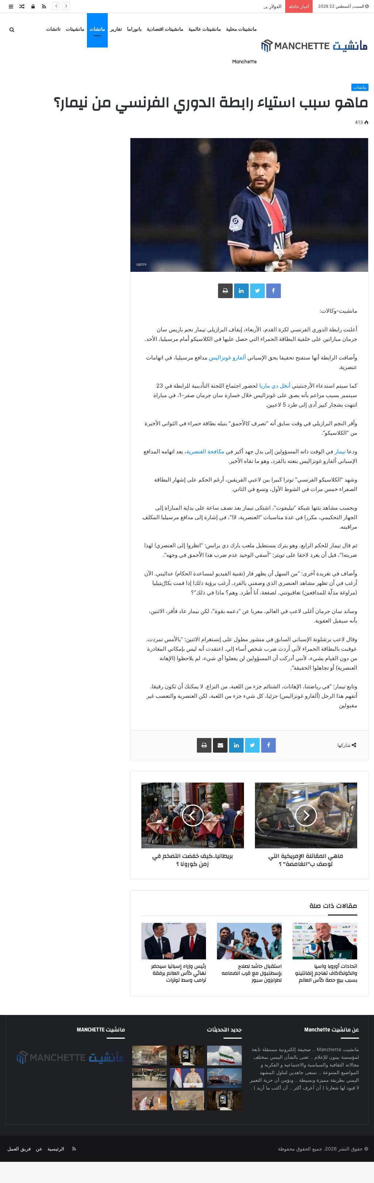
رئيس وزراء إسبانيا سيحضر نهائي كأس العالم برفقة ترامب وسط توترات (178, 973)
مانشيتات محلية (241, 29)
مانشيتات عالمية (204, 29)
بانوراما (134, 29)
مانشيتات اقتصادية (165, 29)
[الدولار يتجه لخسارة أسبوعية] (149, 1055)
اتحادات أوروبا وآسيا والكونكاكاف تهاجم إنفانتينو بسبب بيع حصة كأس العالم (326, 973)
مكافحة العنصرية (205, 451)
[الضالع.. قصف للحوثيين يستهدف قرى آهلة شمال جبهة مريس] (149, 1100)
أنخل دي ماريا (274, 385)
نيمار (340, 451)
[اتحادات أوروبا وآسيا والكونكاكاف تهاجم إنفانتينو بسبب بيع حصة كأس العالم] (325, 941)
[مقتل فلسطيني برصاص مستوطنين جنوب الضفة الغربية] (187, 1055)
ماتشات (97, 29)
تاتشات (53, 29)
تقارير (116, 29)
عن (39, 1149)
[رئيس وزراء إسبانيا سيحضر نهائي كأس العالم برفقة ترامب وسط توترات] (173, 941)
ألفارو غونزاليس (227, 357)
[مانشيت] (314, 46)
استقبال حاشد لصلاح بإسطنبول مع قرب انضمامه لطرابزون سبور (252, 973)
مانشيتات (75, 29)
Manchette (244, 61)
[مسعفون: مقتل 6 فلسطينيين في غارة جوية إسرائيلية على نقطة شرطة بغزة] (224, 1100)
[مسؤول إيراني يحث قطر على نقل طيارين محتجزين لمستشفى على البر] (224, 1055)
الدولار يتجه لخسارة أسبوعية (253, 6)
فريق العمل (19, 1149)
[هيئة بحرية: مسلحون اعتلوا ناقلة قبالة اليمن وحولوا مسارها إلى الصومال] (224, 1078)
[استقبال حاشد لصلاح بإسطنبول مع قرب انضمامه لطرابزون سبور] (249, 941)
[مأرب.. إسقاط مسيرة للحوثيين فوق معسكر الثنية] (187, 1100)
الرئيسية (55, 1149)
